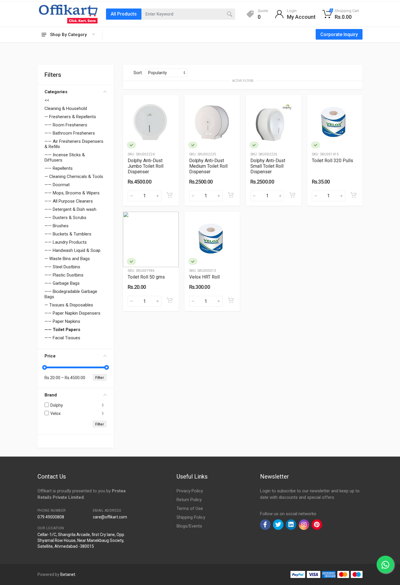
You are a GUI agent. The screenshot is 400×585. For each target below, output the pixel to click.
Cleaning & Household (66, 108)
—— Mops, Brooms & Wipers (72, 193)
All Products (124, 14)
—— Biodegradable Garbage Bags (71, 294)
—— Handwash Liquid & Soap (72, 250)
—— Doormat (57, 184)
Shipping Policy (191, 517)
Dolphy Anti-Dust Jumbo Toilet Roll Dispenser (145, 166)
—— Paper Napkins (62, 321)
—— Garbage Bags (62, 283)
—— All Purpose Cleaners (69, 201)
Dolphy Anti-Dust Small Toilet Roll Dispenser (267, 166)
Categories (56, 91)
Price (50, 356)
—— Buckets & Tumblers (68, 234)
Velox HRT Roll (204, 277)
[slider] (44, 367)
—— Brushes (57, 225)
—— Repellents (59, 168)
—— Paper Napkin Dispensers (72, 313)
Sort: (138, 72)
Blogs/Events (189, 526)
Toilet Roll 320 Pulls (332, 160)
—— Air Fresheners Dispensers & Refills (74, 144)
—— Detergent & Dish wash (70, 209)
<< (47, 100)
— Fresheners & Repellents (70, 116)
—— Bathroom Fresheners (70, 133)
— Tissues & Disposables (69, 305)
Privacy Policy (190, 491)
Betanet (67, 574)
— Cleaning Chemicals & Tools (74, 176)
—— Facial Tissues (62, 337)
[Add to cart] (169, 195)
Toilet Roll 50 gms (146, 277)
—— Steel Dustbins (62, 266)
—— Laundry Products (66, 242)
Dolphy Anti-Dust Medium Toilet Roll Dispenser (208, 166)
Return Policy (189, 499)
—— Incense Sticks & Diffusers (65, 157)
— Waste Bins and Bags (67, 258)
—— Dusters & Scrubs (65, 217)
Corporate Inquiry (339, 34)
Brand (51, 395)
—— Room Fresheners (66, 125)
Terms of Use (190, 508)
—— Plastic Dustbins (64, 275)
